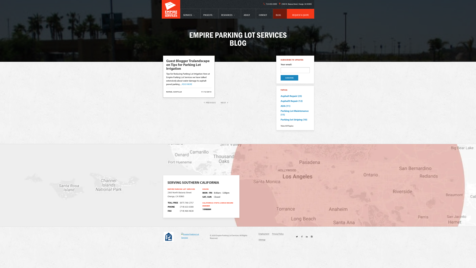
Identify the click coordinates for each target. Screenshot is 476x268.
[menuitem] (190, 14)
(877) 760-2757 (186, 202)
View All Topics (287, 126)
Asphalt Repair (291, 96)
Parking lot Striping (294, 119)
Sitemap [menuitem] (262, 239)
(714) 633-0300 (186, 206)
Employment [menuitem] (264, 234)
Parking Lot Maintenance (295, 112)
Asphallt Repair (292, 100)
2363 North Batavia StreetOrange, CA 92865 (180, 194)
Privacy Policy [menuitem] (278, 234)
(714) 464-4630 (186, 210)
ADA (285, 105)
